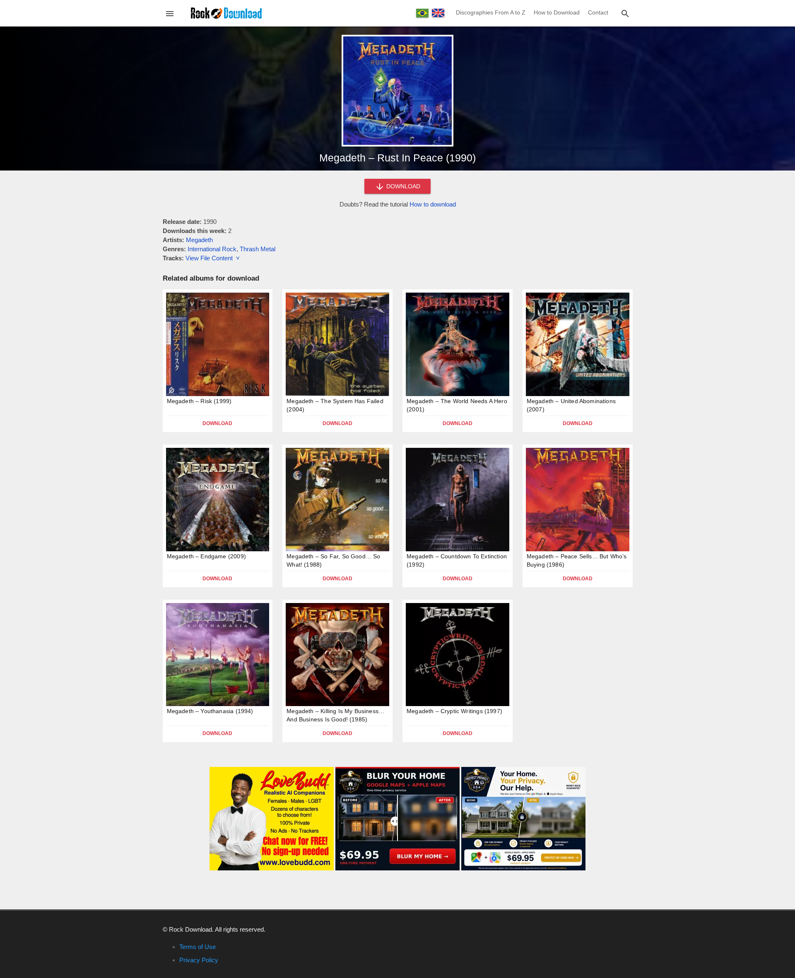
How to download (433, 204)
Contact (598, 12)
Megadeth (199, 239)
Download (217, 423)
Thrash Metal (257, 248)
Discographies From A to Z (490, 12)
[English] (438, 13)
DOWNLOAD (402, 186)
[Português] (422, 13)
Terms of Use (197, 946)
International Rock (212, 248)
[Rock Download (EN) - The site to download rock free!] (226, 12)
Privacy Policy (198, 960)
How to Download (557, 12)
